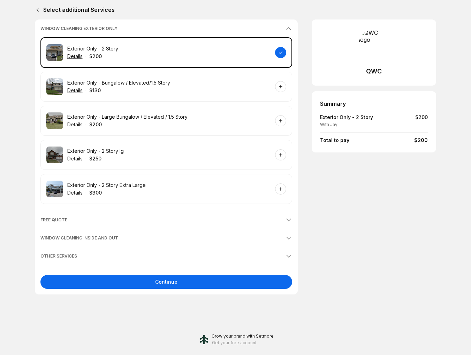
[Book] (280, 52)
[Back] (36, 9)
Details (75, 56)
